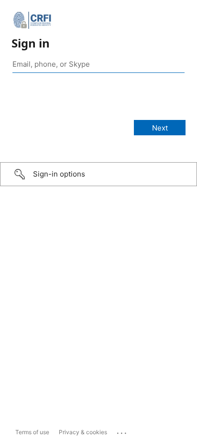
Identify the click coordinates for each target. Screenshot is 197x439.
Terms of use (32, 432)
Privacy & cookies (83, 432)
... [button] (122, 431)
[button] (98, 174)
